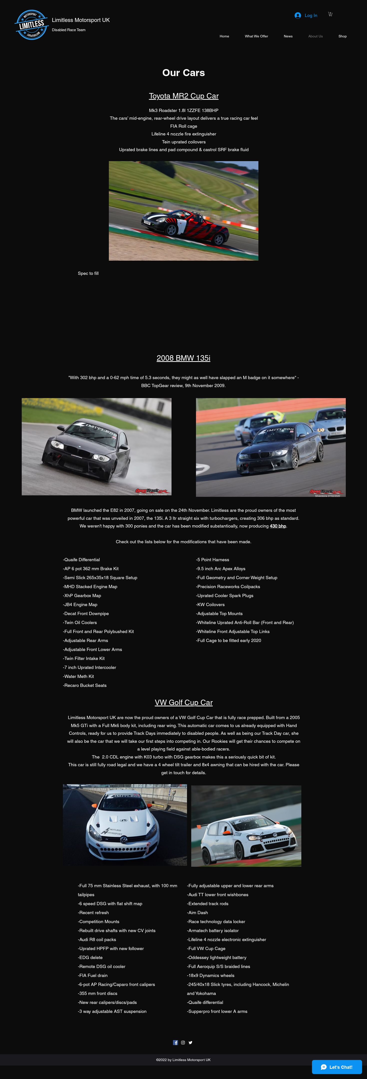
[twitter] (190, 1042)
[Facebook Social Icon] (175, 1042)
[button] (330, 14)
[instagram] (183, 1042)
